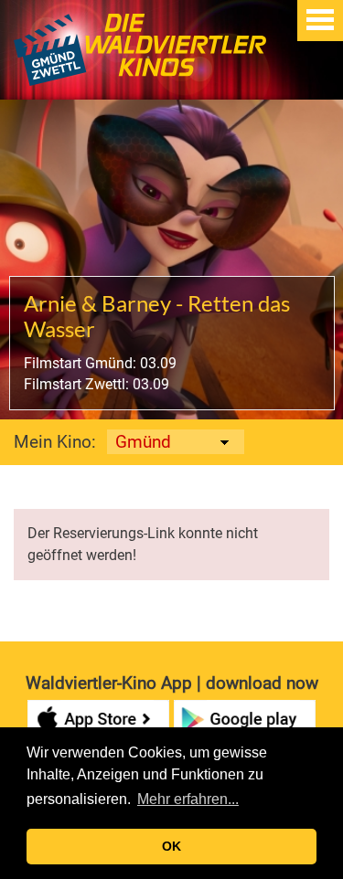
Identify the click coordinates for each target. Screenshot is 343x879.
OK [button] (171, 846)
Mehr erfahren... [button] (188, 799)
